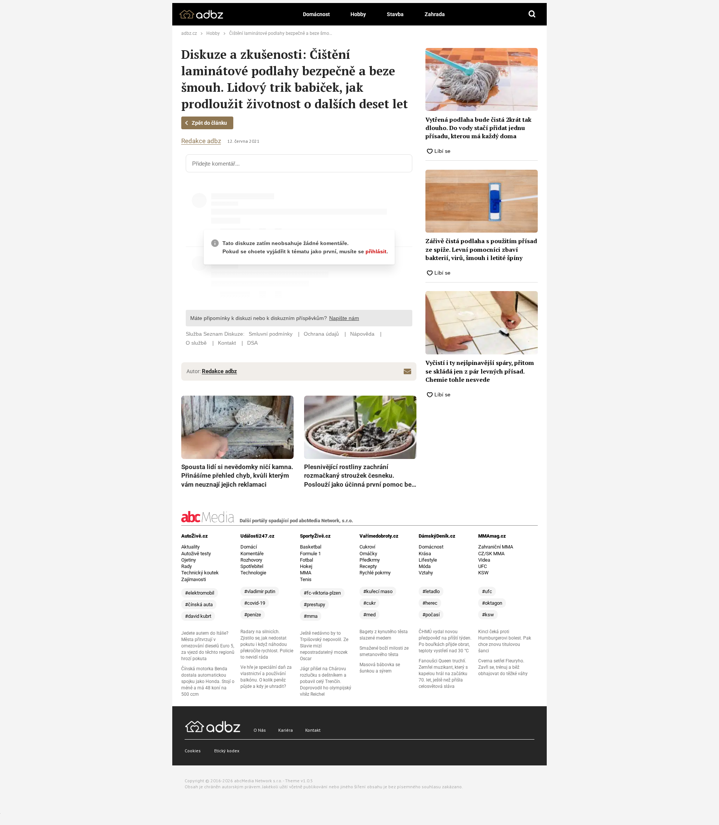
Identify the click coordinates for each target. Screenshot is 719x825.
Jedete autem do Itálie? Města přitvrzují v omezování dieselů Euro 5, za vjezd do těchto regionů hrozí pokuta (207, 646)
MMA (305, 572)
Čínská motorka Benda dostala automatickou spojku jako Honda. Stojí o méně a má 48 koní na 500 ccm (207, 681)
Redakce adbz (201, 141)
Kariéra (285, 730)
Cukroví (367, 547)
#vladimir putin (259, 591)
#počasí (431, 614)
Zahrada (435, 14)
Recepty (368, 566)
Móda (425, 566)
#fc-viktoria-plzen (322, 593)
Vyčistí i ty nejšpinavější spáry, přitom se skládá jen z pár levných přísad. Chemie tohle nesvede (479, 371)
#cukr (369, 603)
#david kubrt (198, 616)
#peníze (252, 614)
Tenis (306, 579)
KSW (483, 572)
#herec (429, 603)
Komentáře (252, 553)
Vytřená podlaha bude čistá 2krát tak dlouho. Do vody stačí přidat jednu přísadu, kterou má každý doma (478, 127)
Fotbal (306, 560)
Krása (425, 553)
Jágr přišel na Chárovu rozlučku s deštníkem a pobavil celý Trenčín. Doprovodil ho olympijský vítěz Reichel (325, 681)
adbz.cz (189, 33)
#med (369, 614)
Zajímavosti (193, 579)
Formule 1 (310, 553)
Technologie (253, 572)
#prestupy (314, 604)
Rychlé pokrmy (375, 572)
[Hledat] (532, 14)
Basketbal (310, 547)
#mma (311, 616)
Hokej (306, 566)
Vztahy (426, 572)
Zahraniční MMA (495, 547)
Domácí (248, 547)
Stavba (395, 14)
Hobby (358, 14)
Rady (186, 566)
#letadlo (431, 591)
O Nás (260, 730)
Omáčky (368, 553)
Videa (484, 560)
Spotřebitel (251, 566)
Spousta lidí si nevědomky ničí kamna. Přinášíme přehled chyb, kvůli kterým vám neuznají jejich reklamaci (237, 475)
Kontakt (313, 730)
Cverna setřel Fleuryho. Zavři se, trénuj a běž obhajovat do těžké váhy (503, 667)
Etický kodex (226, 750)
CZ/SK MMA (491, 553)
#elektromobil (199, 593)
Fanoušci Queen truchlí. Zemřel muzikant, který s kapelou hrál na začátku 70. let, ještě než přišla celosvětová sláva (443, 673)
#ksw (488, 614)
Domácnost (316, 14)
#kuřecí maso (377, 591)
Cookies (193, 750)
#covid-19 (254, 603)
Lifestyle (428, 560)
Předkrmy (370, 560)
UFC (482, 566)
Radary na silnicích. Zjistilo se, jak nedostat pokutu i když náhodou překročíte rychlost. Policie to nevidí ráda (266, 644)
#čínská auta (199, 604)
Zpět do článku (209, 123)
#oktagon (492, 603)
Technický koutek (200, 572)
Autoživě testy (196, 553)
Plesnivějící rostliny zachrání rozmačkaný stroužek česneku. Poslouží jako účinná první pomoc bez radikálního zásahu (359, 476)
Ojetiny (188, 560)
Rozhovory (251, 560)
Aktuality (190, 547)
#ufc (487, 591)
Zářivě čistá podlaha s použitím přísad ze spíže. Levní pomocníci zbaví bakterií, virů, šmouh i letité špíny (481, 249)
